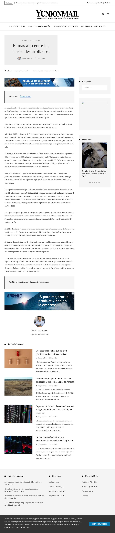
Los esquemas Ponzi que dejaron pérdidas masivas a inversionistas (37, 3)
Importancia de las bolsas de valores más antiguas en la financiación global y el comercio (55, 409)
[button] (90, 182)
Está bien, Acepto (99, 524)
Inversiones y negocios (31, 40)
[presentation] (14, 2)
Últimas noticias (25, 96)
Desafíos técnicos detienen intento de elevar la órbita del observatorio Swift (94, 173)
